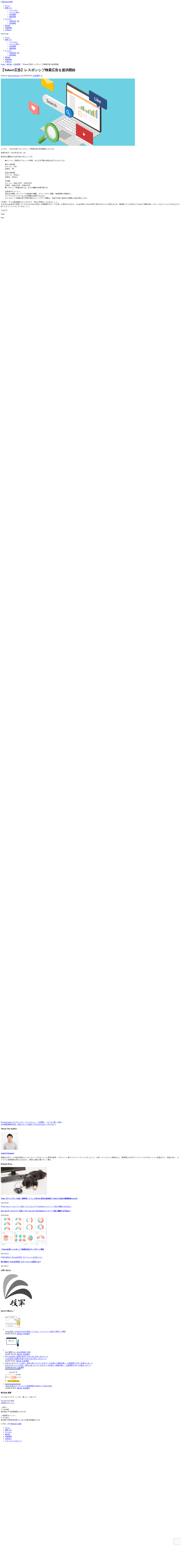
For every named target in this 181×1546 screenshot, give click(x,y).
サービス (8, 19)
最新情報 (12, 17)
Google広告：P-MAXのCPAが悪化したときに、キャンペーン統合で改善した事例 (35, 1331)
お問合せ (8, 30)
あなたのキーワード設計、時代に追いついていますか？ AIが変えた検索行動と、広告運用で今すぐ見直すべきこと (48, 1365)
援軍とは (8, 8)
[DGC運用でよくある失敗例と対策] (13, 1350)
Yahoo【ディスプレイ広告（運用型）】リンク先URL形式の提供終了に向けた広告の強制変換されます (39, 1198)
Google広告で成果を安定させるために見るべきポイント (26, 1359)
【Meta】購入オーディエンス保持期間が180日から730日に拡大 (28, 1386)
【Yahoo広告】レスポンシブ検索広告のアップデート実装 (22, 1249)
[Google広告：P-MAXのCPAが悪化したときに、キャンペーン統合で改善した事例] (13, 1329)
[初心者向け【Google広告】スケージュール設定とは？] (22, 1257)
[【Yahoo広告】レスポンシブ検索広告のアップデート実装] (24, 1245)
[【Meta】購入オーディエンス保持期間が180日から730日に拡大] (13, 1384)
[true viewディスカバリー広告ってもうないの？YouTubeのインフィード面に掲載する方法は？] (36, 1206)
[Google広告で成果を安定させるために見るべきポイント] (26, 1356)
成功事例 (12, 23)
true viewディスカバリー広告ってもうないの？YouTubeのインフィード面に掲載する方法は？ (36, 1211)
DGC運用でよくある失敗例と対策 (17, 1352)
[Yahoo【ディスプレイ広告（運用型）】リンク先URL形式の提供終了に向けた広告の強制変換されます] (24, 1194)
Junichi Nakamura (14, 76)
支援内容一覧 (14, 21)
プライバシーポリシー (13, 1441)
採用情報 (8, 28)
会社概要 (12, 14)
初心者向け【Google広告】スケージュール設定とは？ (21, 1262)
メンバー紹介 (14, 12)
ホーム (7, 6)
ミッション (13, 10)
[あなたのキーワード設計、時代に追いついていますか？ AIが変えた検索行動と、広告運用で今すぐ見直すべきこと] (49, 1363)
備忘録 (7, 25)
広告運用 (36, 76)
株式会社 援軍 (16, 1424)
